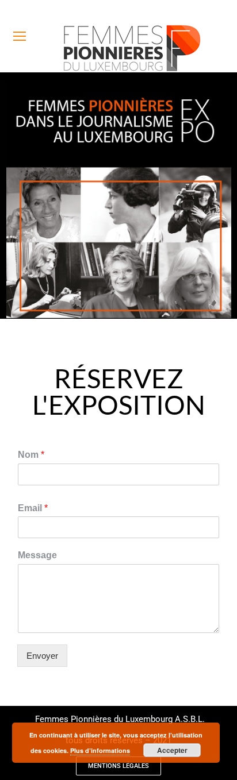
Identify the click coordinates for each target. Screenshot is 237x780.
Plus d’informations (100, 750)
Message (37, 555)
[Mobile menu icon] (20, 36)
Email (33, 508)
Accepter (172, 750)
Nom (31, 454)
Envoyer (42, 656)
